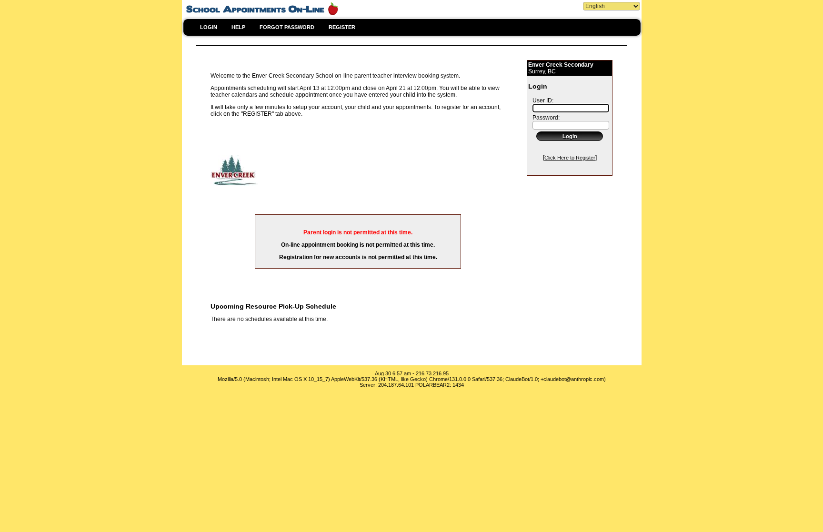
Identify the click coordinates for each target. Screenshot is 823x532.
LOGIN (208, 27)
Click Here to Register (569, 158)
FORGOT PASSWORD (287, 27)
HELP (238, 27)
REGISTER (342, 27)
